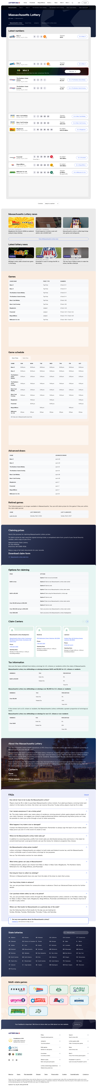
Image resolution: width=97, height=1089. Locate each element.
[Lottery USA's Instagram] (13, 1060)
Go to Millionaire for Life (80, 172)
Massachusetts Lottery (16, 23)
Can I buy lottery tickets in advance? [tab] (22, 882)
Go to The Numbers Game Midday (77, 79)
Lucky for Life (13, 516)
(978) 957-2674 (68, 645)
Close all (86, 794)
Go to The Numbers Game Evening (77, 88)
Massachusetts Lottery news (49, 23)
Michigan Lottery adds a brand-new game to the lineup (20, 262)
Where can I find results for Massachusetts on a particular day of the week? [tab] (34, 907)
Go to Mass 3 (82, 36)
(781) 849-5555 (14, 646)
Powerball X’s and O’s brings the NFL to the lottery (47, 262)
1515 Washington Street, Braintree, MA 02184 (48, 638)
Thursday (39, 912)
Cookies (64, 1074)
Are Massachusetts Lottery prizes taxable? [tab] (24, 847)
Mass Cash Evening (84, 7)
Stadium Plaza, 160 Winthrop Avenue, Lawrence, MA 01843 (73, 639)
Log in (85, 2)
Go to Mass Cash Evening (79, 123)
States (49, 2)
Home (25, 2)
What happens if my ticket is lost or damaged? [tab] (25, 824)
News (56, 2)
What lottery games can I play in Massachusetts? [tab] (26, 861)
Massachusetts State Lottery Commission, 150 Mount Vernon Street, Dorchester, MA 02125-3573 (21, 640)
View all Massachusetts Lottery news (48, 239)
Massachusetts (12, 7)
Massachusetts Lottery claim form (19, 557)
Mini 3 (61, 2)
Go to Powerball (82, 157)
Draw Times (15, 358)
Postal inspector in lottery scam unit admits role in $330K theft (46, 232)
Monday (17, 912)
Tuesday (23, 912)
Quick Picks (28, 23)
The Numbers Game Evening (56, 7)
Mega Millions (41, 2)
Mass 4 (28, 7)
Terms (46, 1074)
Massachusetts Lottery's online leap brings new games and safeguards (75, 232)
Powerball (32, 2)
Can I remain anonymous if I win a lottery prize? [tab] (25, 811)
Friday (45, 912)
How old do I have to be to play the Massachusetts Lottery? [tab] (29, 800)
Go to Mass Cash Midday (80, 116)
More (67, 2)
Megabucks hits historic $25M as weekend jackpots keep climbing (21, 232)
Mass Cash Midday (71, 7)
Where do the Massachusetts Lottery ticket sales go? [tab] (27, 836)
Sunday (12, 912)
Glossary (38, 1074)
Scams (18, 1074)
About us (10, 1074)
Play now (71, 71)
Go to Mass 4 (82, 63)
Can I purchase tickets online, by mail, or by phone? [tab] (27, 893)
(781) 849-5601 (41, 643)
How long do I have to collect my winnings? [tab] (24, 873)
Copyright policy (74, 1074)
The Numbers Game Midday (39, 7)
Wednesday (31, 912)
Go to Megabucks (81, 129)
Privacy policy (54, 1074)
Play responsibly (28, 1074)
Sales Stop (25, 358)
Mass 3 (21, 7)
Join (79, 2)
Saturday (53, 912)
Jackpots (36, 23)
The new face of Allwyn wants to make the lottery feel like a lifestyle (75, 262)
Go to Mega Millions (81, 165)
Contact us (15, 921)
